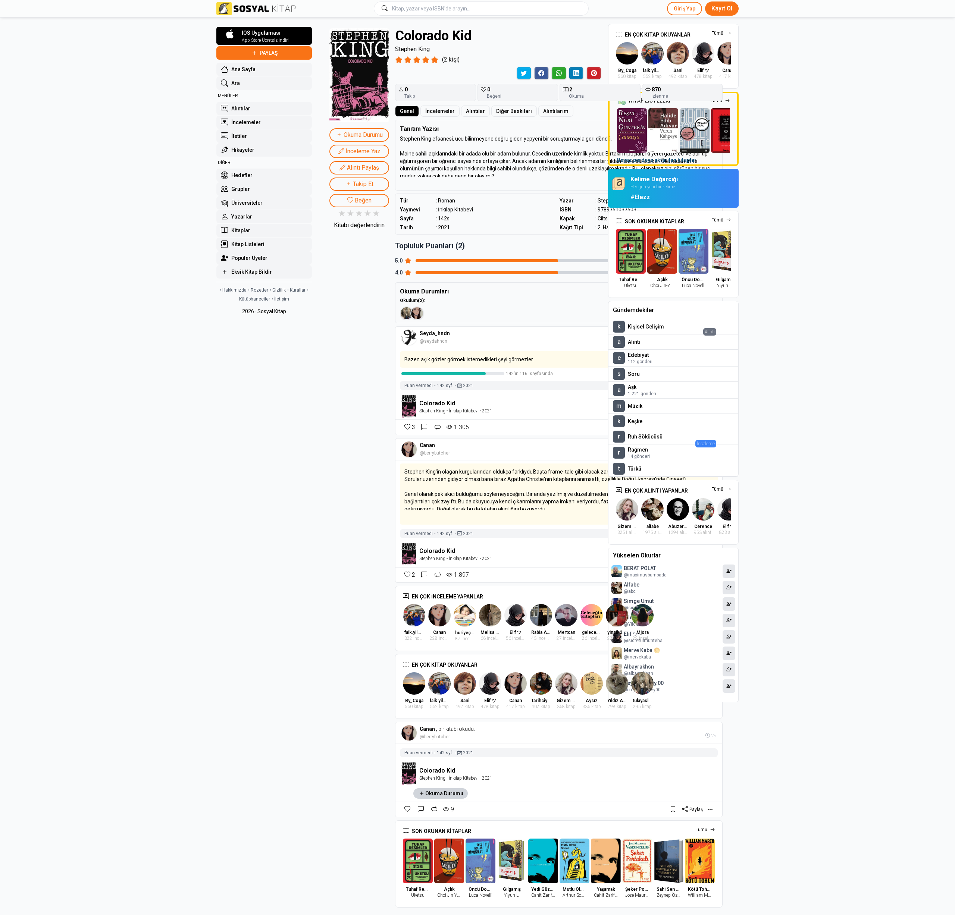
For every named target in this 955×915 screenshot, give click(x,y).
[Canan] (417, 313)
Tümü (717, 33)
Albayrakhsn (639, 667)
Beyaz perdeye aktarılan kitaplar (656, 160)
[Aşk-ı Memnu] (726, 130)
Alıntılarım (556, 111)
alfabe (631, 585)
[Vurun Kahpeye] (663, 130)
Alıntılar (475, 111)
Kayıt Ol (721, 8)
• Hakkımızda (233, 290)
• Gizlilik (278, 290)
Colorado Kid (437, 403)
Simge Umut (639, 601)
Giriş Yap (684, 9)
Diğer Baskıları (514, 111)
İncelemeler (440, 111)
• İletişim (280, 299)
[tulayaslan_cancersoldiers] (406, 313)
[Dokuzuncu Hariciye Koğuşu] (695, 130)
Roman (446, 201)
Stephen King (412, 49)
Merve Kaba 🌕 (642, 650)
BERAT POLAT (640, 568)
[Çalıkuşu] (632, 130)
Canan (427, 445)
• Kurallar (296, 290)
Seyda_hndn (435, 333)
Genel (407, 111)
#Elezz (640, 197)
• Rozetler (258, 290)
